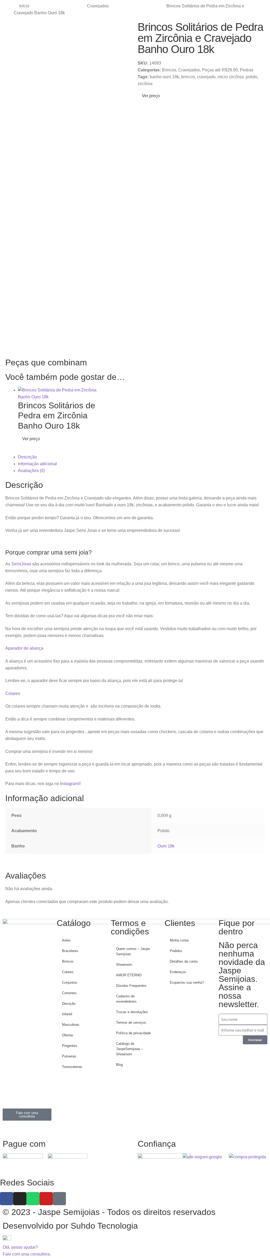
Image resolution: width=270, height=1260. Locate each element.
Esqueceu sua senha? (187, 982)
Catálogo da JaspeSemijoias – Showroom (129, 1049)
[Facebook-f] (6, 1198)
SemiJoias (21, 564)
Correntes (69, 993)
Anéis (66, 940)
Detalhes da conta (183, 961)
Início (24, 6)
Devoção (68, 1004)
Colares (12, 693)
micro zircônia (231, 77)
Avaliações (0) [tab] (31, 470)
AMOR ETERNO (129, 975)
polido (251, 77)
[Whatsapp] (33, 1198)
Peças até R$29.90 (220, 70)
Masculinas (70, 1025)
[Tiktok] (59, 1198)
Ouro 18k (166, 846)
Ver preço (150, 96)
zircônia (145, 83)
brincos (188, 77)
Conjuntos (69, 982)
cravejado (206, 77)
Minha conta (179, 940)
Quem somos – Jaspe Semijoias (133, 951)
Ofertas (67, 1035)
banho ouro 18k (164, 77)
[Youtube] (46, 1198)
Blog (119, 1065)
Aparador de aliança (24, 648)
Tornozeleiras (72, 1067)
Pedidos (176, 951)
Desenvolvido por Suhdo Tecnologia (71, 1225)
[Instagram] (19, 1198)
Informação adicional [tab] (37, 464)
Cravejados (98, 6)
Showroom (124, 965)
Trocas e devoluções (132, 1012)
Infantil (67, 1014)
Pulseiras (69, 1056)
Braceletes (70, 951)
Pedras (246, 70)
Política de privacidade (133, 1033)
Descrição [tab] (27, 457)
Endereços (178, 972)
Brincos (169, 70)
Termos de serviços (131, 1022)
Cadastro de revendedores (126, 998)
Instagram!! (70, 783)
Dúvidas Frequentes (131, 986)
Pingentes (69, 1046)
